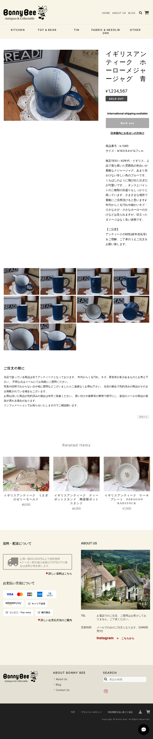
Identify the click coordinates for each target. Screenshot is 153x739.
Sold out (127, 123)
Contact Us (62, 690)
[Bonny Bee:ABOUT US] (115, 580)
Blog (131, 13)
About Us (119, 13)
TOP (73, 712)
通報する (143, 417)
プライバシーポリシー (91, 712)
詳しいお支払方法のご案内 (56, 620)
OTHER (135, 29)
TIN (76, 29)
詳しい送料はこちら (60, 573)
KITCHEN (18, 29)
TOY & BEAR (47, 29)
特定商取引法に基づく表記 (120, 712)
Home (106, 13)
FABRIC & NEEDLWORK (105, 31)
